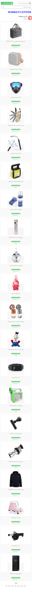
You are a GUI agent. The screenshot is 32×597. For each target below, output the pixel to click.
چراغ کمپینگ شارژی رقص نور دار (16, 209)
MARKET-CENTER (19, 12)
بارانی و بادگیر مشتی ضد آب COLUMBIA (16, 489)
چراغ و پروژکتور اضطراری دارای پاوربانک (16, 181)
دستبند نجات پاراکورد (16, 377)
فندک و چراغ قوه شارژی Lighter (16, 573)
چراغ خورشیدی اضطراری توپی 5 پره (15, 265)
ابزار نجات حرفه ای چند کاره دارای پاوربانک (16, 125)
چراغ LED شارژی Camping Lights (15, 69)
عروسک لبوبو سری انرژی (15, 293)
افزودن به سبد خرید (15, 45)
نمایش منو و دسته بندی (23, 3)
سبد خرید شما (7, 3)
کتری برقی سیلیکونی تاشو (16, 517)
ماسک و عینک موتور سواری (16, 97)
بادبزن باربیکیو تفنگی (16, 545)
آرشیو (25, 18)
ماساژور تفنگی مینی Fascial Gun (16, 433)
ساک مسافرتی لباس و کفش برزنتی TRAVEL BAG (15, 41)
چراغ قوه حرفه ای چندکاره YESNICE (16, 237)
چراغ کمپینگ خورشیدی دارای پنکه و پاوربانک (16, 321)
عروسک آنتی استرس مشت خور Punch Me (16, 349)
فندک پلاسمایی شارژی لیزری (16, 153)
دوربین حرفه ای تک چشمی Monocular (16, 461)
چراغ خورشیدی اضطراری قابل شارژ (15, 405)
